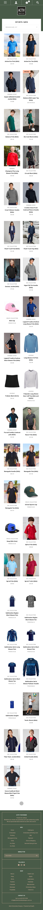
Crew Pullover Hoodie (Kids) (12, 211)
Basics (12, 874)
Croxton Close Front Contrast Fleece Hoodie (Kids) (31, 210)
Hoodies (12, 882)
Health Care (31, 874)
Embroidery (12, 832)
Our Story (12, 843)
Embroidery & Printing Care (30, 832)
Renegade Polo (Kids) (31, 471)
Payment (30, 838)
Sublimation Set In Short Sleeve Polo (31, 648)
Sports (30, 876)
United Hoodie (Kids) (31, 757)
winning (12, 168)
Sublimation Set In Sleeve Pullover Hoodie (31, 682)
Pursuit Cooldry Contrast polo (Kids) (12, 433)
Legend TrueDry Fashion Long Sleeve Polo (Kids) (31, 323)
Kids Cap (12, 320)
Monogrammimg (12, 838)
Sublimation (30, 879)
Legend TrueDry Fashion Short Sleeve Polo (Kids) (12, 359)
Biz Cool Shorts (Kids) (31, 137)
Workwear (12, 887)
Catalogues (31, 830)
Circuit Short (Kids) (31, 173)
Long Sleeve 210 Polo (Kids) (31, 359)
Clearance (30, 889)
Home (12, 830)
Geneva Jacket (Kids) (12, 286)
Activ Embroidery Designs (16, 906)
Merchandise (30, 884)
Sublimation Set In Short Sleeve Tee (12, 680)
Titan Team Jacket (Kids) (12, 757)
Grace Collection (12, 318)
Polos (12, 876)
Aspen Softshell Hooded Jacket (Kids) (12, 98)
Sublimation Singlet (12, 715)
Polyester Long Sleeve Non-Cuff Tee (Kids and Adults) (31, 396)
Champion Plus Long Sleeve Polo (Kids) (12, 172)
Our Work (12, 846)
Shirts (12, 879)
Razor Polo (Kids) (31, 435)
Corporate (12, 884)
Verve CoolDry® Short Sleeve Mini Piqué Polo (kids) (12, 793)
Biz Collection (12, 59)
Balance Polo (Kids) (12, 137)
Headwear (30, 882)
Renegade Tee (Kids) (12, 508)
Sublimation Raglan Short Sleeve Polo (12, 614)
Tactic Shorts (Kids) (31, 720)
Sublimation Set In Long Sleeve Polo (12, 648)
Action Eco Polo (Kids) (12, 61)
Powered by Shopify (29, 906)
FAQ (31, 835)
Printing (12, 835)
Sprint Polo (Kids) (12, 581)
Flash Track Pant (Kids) (12, 249)
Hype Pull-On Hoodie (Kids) (31, 286)
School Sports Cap (31, 504)
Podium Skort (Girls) (12, 396)
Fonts (12, 840)
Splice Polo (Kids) (31, 544)
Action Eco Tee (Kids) (31, 61)
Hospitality (12, 889)
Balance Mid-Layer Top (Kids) (31, 99)
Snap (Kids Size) (12, 541)
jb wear (31, 355)
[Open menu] (5, 2)
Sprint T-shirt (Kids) (31, 581)
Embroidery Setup (30, 887)
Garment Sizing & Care (31, 843)
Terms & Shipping (30, 840)
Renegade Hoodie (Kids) (12, 471)
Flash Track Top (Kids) (31, 249)
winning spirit (12, 94)
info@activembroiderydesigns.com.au (21, 900)
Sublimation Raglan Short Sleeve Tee (31, 619)
